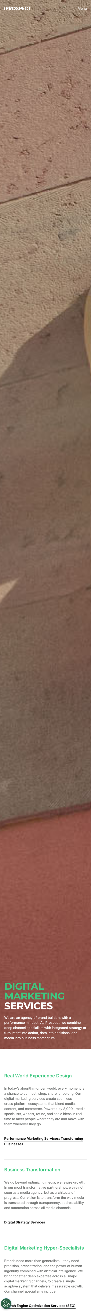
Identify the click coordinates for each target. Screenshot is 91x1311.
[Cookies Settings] (6, 1303)
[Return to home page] (17, 8)
